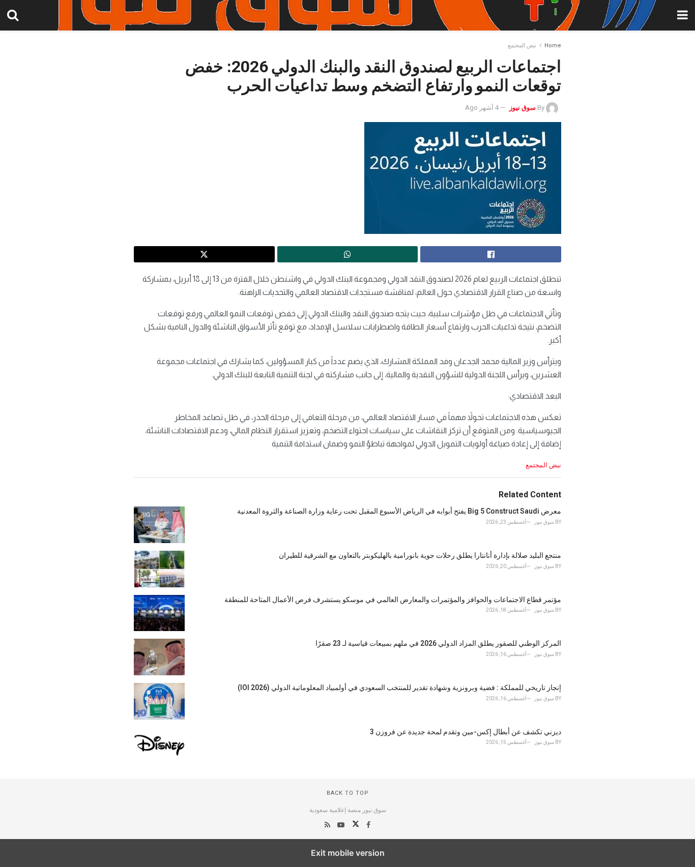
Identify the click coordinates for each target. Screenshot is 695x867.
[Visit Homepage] (347, 15)
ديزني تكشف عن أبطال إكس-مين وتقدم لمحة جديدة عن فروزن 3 (465, 732)
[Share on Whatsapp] (347, 254)
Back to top (348, 793)
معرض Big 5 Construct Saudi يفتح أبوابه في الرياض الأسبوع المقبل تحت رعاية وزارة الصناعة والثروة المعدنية (399, 511)
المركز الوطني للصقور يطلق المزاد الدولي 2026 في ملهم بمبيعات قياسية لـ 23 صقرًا (438, 643)
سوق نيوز (522, 107)
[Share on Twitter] (204, 254)
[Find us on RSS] (327, 825)
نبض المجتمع (522, 45)
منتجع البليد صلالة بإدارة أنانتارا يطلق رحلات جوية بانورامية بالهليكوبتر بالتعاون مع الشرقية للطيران (420, 555)
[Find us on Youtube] (340, 825)
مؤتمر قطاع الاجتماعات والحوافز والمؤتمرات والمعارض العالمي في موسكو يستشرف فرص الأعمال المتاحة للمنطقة (392, 599)
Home (552, 45)
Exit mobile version (348, 853)
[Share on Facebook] (490, 254)
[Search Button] (12, 15)
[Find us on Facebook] (367, 825)
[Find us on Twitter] (355, 825)
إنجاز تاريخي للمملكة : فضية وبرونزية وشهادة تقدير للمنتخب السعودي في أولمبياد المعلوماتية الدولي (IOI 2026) (399, 687)
